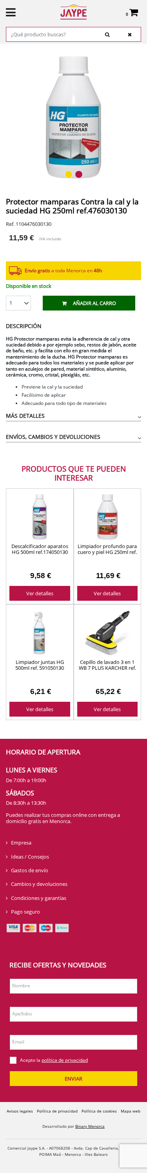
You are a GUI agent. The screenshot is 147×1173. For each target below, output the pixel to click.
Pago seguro (25, 911)
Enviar (73, 1078)
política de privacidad (65, 1060)
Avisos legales (20, 1111)
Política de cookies (99, 1111)
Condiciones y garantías (38, 897)
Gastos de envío (29, 870)
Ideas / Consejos (30, 856)
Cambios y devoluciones (39, 883)
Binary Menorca (90, 1126)
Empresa (21, 842)
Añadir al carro (94, 303)
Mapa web (130, 1111)
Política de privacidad (57, 1111)
